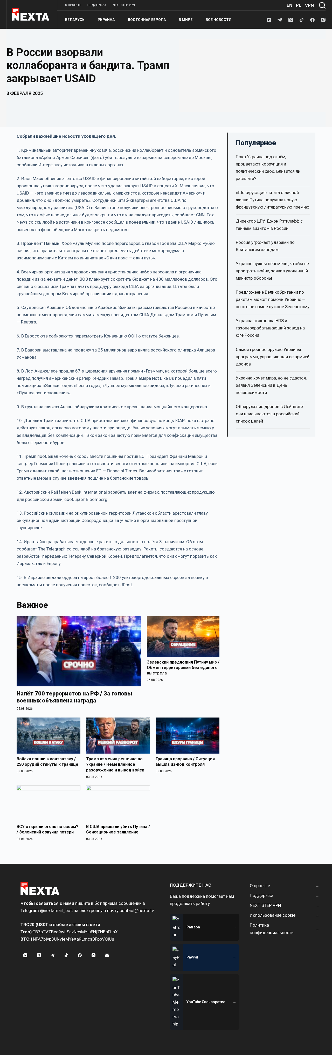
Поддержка (96, 5)
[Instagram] (323, 20)
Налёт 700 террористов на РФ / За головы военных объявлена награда (74, 697)
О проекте (73, 5)
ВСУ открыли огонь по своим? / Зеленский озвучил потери (47, 829)
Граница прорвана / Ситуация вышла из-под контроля (185, 761)
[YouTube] (269, 20)
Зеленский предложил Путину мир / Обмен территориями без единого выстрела (183, 667)
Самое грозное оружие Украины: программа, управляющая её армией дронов (272, 357)
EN (289, 5)
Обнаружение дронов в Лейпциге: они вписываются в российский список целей (270, 414)
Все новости (218, 20)
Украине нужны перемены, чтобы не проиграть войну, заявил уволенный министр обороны (272, 271)
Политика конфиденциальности (272, 928)
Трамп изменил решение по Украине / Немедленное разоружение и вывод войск (115, 764)
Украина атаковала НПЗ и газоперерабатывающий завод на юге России (270, 328)
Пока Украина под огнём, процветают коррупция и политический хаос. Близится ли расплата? (268, 167)
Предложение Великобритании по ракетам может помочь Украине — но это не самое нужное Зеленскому (272, 299)
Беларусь (75, 20)
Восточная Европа (147, 20)
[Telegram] (280, 20)
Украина (106, 20)
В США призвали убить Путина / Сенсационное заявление (118, 829)
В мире (185, 20)
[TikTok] (301, 20)
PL (298, 5)
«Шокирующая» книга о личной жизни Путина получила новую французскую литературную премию (272, 200)
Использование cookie (272, 915)
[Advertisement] (252, 75)
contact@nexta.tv (137, 910)
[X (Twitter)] (290, 20)
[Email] (107, 955)
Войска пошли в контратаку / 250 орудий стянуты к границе (47, 761)
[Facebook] (312, 20)
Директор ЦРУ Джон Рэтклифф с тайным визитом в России (269, 224)
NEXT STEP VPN (124, 5)
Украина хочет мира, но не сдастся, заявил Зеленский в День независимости (271, 385)
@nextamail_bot (56, 910)
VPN (309, 5)
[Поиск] (322, 5)
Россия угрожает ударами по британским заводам (265, 246)
